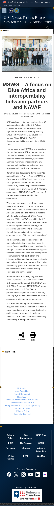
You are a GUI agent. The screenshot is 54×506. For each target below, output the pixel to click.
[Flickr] (45, 474)
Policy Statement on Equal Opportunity (22, 405)
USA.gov (26, 448)
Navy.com (10, 448)
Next (47, 54)
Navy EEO (22, 397)
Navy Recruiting (22, 391)
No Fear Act (26, 443)
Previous (7, 54)
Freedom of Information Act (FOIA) (22, 400)
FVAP (25, 456)
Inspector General (22, 414)
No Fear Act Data (22, 408)
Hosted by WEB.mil (26, 487)
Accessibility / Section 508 (22, 402)
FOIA (10, 443)
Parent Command (22, 394)
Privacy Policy (22, 411)
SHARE (21, 339)
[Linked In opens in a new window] (37, 474)
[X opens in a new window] (16, 474)
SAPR (41, 443)
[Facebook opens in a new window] (9, 474)
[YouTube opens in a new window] (30, 474)
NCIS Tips (41, 435)
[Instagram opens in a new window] (23, 474)
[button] (13, 5)
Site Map (41, 456)
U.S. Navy (21, 388)
